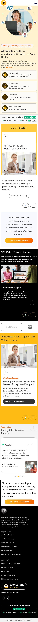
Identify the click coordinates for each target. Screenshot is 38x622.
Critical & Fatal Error (8, 575)
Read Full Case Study (17, 196)
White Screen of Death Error (10, 563)
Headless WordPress (8, 535)
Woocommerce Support (9, 546)
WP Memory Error (7, 567)
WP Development (7, 550)
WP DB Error (5, 571)
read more (6, 299)
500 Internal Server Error (9, 579)
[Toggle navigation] (35, 2)
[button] (13, 476)
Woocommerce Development (11, 554)
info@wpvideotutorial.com (10, 592)
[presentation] (26, 205)
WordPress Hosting (7, 539)
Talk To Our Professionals (19, 240)
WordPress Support (7, 543)
